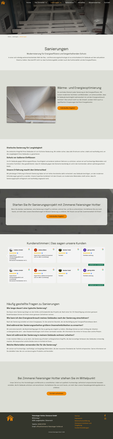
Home (9, 36)
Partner (77, 416)
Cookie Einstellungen (82, 428)
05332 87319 (42, 424)
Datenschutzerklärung (82, 421)
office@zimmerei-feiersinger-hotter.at (49, 426)
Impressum (78, 418)
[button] (8, 256)
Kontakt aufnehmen (56, 393)
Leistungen (15, 36)
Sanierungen (23, 36)
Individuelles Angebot (67, 108)
